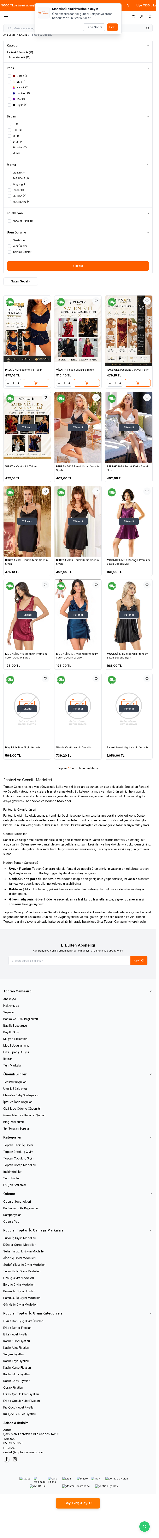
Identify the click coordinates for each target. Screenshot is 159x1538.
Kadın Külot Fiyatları (16, 1341)
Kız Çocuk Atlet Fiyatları (19, 1407)
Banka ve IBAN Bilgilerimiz (21, 1019)
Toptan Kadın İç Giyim (18, 1145)
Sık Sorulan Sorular (16, 1128)
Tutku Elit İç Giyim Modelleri (22, 1271)
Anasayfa (9, 999)
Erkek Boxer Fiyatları (17, 1327)
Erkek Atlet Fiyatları (16, 1334)
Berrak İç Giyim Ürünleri (19, 1291)
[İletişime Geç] (144, 1526)
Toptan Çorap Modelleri (19, 1165)
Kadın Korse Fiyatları (17, 1367)
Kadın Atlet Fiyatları (16, 1347)
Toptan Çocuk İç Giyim (18, 1158)
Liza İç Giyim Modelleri (18, 1278)
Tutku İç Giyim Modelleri (19, 1238)
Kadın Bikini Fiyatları (16, 1374)
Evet (112, 27)
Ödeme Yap (11, 1221)
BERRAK (61, 466)
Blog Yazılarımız (13, 1122)
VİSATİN (61, 369)
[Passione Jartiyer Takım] (128, 331)
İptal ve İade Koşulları (18, 1102)
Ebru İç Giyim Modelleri (19, 1284)
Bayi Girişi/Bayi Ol (78, 1503)
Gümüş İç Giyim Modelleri (20, 1304)
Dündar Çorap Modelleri (19, 1244)
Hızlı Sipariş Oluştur (16, 1052)
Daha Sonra (94, 27)
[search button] (148, 28)
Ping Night (11, 747)
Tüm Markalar (12, 1065)
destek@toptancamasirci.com (23, 1452)
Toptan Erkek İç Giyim (18, 1151)
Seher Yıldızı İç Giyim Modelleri (24, 1251)
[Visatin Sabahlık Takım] (78, 331)
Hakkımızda (11, 1005)
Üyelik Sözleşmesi (15, 1088)
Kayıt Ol (139, 960)
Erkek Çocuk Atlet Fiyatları (21, 1394)
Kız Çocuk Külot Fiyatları (19, 1414)
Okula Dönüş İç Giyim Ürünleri (23, 1321)
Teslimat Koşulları (14, 1082)
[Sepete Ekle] (36, 383)
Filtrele (78, 266)
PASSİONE (11, 369)
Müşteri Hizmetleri (15, 1039)
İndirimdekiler (12, 1171)
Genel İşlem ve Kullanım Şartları (24, 1115)
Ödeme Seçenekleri (17, 1201)
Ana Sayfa (9, 34)
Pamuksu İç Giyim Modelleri (22, 1298)
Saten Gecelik (20, 281)
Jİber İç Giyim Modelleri (19, 1258)
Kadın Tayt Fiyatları (16, 1361)
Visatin (60, 747)
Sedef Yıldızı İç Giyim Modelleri (24, 1264)
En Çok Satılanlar (14, 1185)
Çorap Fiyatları (13, 1387)
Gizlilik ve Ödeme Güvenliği (22, 1108)
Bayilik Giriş (11, 1032)
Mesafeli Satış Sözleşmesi (21, 1095)
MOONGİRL (114, 560)
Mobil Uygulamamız (16, 1045)
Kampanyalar (12, 1215)
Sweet (111, 747)
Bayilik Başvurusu (15, 1025)
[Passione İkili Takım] (27, 331)
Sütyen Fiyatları (13, 1354)
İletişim (7, 1058)
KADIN (23, 34)
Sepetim (8, 1012)
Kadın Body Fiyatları (16, 1381)
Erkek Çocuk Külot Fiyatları (21, 1400)
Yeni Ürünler (11, 1178)
